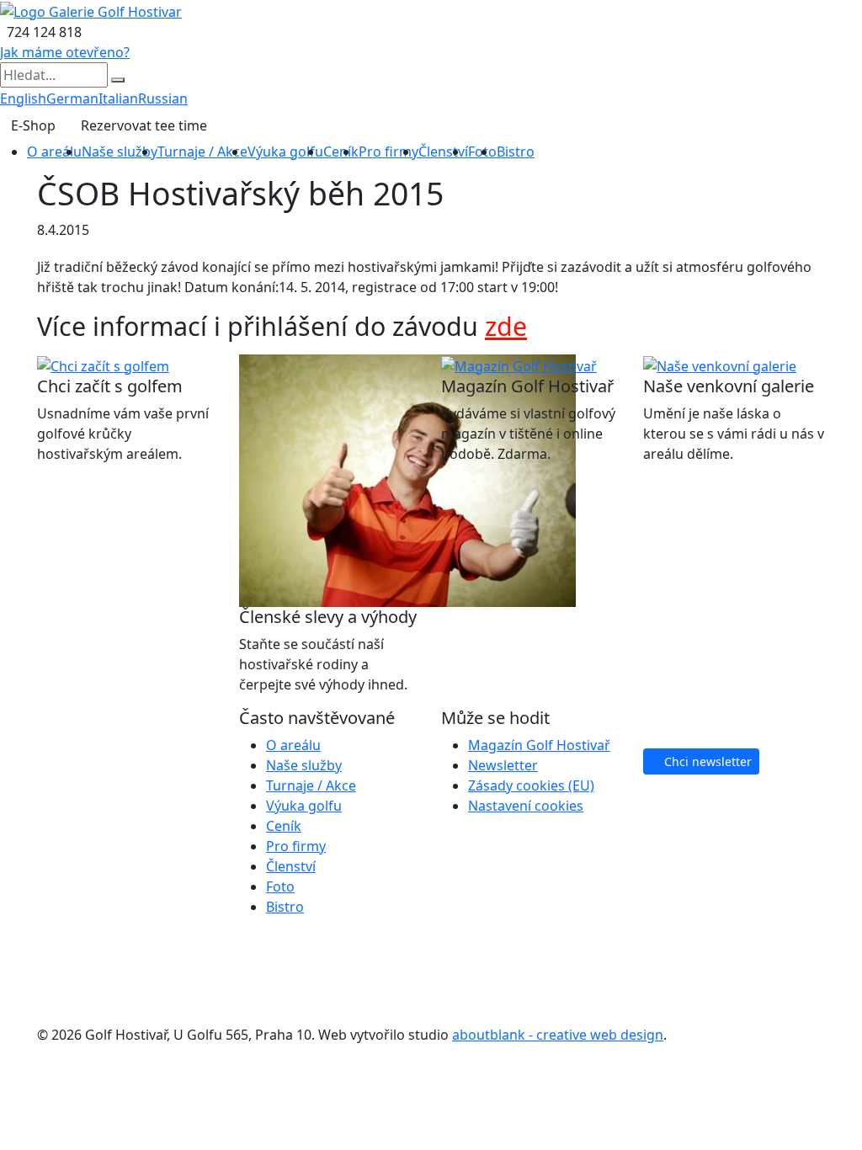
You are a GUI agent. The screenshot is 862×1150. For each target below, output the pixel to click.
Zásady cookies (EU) (531, 785)
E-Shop (33, 125)
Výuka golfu (285, 151)
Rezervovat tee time (144, 125)
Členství (443, 151)
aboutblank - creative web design (557, 1034)
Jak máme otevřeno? (65, 52)
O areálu (54, 151)
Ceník (341, 151)
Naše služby (119, 151)
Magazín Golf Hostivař (539, 745)
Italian (118, 98)
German (72, 98)
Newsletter (503, 765)
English (23, 98)
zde (506, 325)
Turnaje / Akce (202, 151)
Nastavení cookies (525, 805)
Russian (163, 98)
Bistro (516, 151)
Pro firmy (388, 151)
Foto (280, 886)
